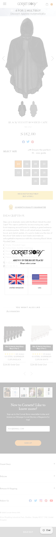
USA (39, 288)
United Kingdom (16, 288)
